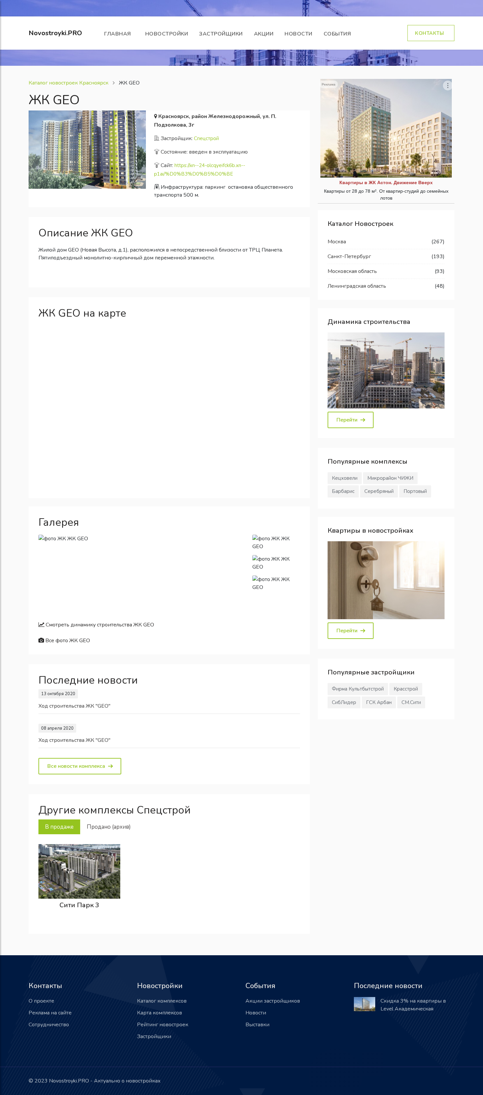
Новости (298, 33)
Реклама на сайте (50, 1012)
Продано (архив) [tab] (109, 827)
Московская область (352, 271)
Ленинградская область (357, 286)
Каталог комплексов (162, 1001)
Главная (119, 33)
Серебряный (379, 491)
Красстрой (406, 689)
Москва (337, 241)
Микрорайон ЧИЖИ (390, 478)
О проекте (41, 1001)
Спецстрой (206, 138)
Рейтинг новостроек (162, 1024)
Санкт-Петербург (349, 256)
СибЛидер (344, 702)
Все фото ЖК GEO (67, 640)
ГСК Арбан (379, 702)
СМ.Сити (411, 702)
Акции (264, 33)
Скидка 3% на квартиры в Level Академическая (413, 1004)
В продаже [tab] (59, 827)
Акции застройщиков (272, 1001)
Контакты (431, 33)
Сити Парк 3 (79, 905)
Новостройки (166, 33)
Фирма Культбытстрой (358, 689)
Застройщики (221, 33)
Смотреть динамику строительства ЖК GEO (99, 624)
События (339, 33)
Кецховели (344, 478)
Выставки (257, 1024)
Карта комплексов (159, 1012)
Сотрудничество (49, 1024)
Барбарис (343, 491)
